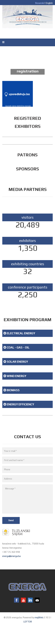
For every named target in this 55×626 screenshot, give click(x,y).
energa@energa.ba (11, 556)
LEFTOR (27, 621)
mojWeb (39, 617)
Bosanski (39, 3)
